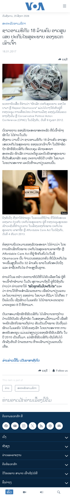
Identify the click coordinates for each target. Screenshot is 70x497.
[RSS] (41, 426)
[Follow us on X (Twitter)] (32, 426)
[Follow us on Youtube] (14, 426)
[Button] (63, 59)
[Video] (24, 492)
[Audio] (41, 492)
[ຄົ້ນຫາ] (59, 492)
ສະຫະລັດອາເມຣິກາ (14, 23)
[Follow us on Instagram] (23, 426)
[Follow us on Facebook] (6, 426)
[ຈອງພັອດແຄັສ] (59, 426)
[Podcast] (50, 426)
